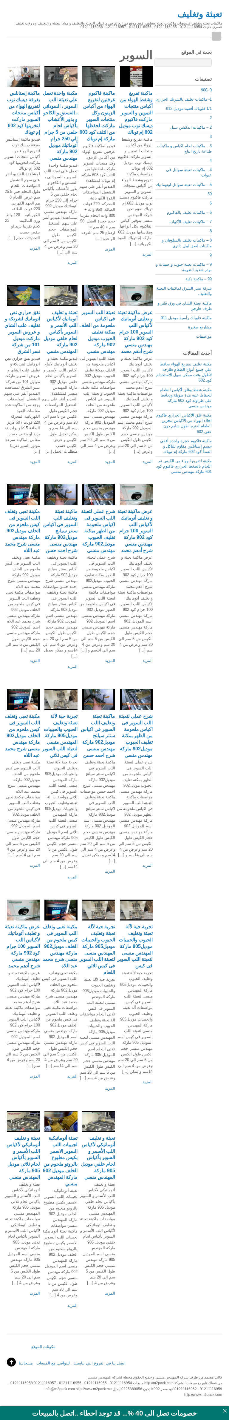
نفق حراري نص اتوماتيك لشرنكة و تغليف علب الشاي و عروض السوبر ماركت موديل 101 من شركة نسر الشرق (22, 332)
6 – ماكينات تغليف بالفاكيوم (189, 212)
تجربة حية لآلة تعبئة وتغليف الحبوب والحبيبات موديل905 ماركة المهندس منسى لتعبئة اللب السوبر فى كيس (135, 946)
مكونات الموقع (43, 1346)
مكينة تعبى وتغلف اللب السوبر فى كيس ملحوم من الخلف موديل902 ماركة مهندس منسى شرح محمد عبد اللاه (22, 531)
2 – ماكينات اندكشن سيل (191, 127)
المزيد (35, 248)
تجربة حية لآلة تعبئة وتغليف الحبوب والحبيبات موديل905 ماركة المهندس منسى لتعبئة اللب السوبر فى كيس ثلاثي (60, 736)
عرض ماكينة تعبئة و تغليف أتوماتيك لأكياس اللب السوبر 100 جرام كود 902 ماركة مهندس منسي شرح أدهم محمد (135, 332)
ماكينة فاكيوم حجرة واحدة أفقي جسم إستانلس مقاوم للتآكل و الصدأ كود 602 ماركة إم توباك (186, 446)
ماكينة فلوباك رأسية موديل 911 (186, 318)
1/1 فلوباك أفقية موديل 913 (189, 108)
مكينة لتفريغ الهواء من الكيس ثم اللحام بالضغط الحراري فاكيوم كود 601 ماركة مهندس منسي (184, 466)
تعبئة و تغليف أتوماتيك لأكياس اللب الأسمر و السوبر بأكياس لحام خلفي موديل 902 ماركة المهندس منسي (61, 332)
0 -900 (206, 90)
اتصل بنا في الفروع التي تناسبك (99, 1363)
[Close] (224, 1410)
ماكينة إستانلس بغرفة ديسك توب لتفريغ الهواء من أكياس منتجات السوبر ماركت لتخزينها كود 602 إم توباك (23, 112)
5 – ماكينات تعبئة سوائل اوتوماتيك (184, 184)
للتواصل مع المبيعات (53, 1363)
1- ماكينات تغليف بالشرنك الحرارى (184, 99)
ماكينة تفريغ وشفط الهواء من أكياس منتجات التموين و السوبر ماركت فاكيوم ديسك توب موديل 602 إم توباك (136, 112)
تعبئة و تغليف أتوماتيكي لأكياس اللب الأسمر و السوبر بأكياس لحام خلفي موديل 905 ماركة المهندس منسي (98, 1157)
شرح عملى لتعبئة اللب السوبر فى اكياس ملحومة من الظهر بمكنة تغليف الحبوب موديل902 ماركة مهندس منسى (98, 531)
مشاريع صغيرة (200, 327)
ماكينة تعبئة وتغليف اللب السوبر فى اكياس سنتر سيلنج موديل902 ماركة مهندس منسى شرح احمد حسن (60, 531)
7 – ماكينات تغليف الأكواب (190, 221)
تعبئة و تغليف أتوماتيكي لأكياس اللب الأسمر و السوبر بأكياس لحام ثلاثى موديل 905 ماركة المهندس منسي (23, 1157)
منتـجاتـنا (26, 1363)
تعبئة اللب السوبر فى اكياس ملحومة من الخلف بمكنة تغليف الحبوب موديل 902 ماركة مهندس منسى (97, 332)
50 (210, 194)
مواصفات (204, 336)
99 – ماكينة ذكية (198, 279)
